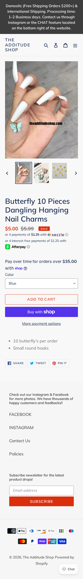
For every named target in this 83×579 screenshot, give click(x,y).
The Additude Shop (17, 44)
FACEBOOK (20, 414)
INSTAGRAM (21, 427)
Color (9, 274)
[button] (36, 234)
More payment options (41, 323)
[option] (24, 173)
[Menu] (75, 45)
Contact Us (19, 440)
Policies (16, 454)
